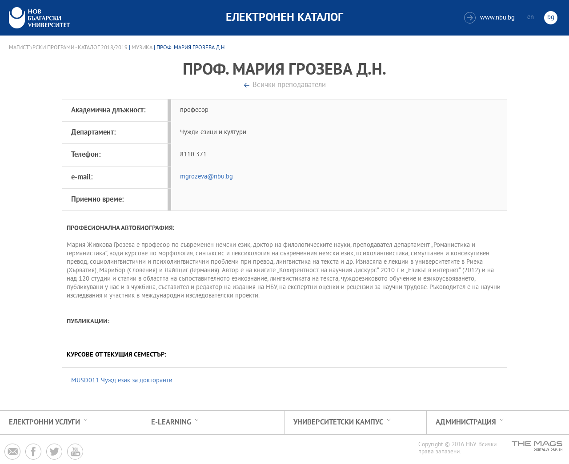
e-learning (171, 422)
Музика (142, 48)
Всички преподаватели (289, 85)
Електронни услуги (44, 422)
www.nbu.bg (490, 18)
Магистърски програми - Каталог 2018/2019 (68, 48)
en (530, 17)
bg (550, 17)
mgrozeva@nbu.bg (206, 177)
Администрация (466, 422)
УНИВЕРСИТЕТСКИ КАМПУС (338, 422)
